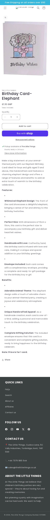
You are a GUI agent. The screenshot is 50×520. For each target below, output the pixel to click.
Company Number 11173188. (35, 515)
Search (8, 395)
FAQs (7, 389)
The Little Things (17, 515)
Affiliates (9, 406)
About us (9, 401)
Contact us (10, 412)
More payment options (25, 139)
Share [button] (7, 359)
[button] (5, 8)
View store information (15, 153)
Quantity (5, 112)
